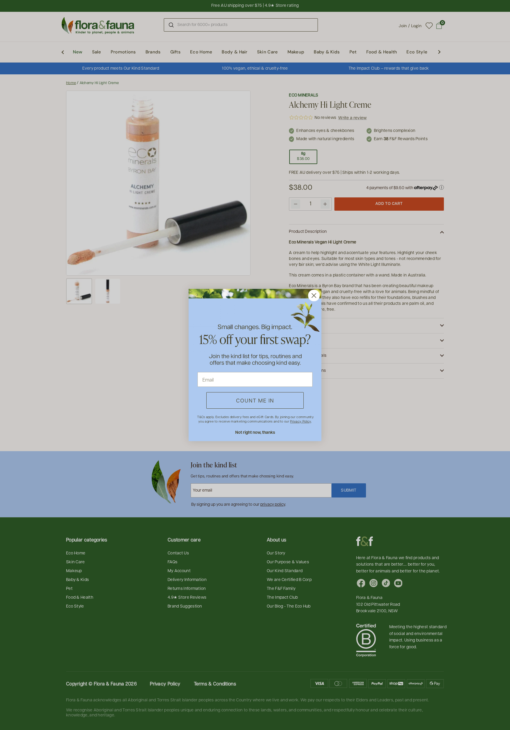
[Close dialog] (314, 295)
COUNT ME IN (255, 400)
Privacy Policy (300, 421)
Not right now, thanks (255, 432)
